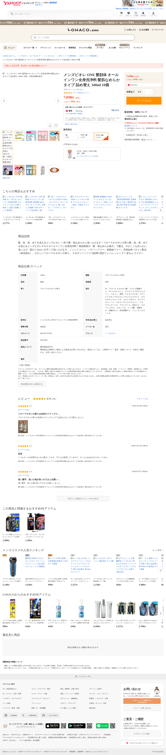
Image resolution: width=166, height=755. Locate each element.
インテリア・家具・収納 (11, 708)
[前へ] (4, 101)
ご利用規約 (107, 735)
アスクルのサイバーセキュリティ (14, 737)
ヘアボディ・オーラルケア (30, 56)
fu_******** (22, 450)
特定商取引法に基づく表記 (37, 737)
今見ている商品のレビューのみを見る (83, 499)
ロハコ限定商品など (10, 689)
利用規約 (72, 751)
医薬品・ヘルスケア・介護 (98, 698)
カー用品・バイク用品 (68, 708)
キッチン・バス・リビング (98, 693)
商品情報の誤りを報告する (32, 384)
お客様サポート (27, 735)
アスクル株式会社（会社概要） (30, 740)
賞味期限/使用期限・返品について (138, 140)
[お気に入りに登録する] (56, 125)
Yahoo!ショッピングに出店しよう (143, 9)
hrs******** (22, 410)
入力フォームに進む (142, 734)
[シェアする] (50, 125)
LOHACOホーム (9, 56)
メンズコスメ (49, 56)
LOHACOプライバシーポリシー (90, 735)
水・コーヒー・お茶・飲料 (12, 693)
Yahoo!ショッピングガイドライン (97, 751)
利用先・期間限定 (77, 113)
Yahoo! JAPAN (122, 9)
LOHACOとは (15, 735)
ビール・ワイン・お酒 (39, 693)
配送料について (131, 126)
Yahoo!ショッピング (9, 751)
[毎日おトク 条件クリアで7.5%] (83, 22)
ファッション (36, 703)
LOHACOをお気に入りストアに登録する (143, 743)
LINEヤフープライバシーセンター (56, 751)
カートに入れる (144, 100)
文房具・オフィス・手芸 (97, 703)
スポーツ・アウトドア (68, 703)
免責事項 (80, 751)
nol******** (22, 475)
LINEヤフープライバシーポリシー (30, 751)
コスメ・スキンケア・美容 (41, 689)
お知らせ (6, 735)
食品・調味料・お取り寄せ (69, 689)
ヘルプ (160, 9)
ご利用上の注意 (71, 735)
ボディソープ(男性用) (67, 56)
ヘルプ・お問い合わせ (142, 708)
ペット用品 (6, 703)
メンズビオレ (78, 90)
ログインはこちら (71, 124)
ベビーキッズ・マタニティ (41, 698)
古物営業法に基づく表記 (77, 737)
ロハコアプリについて (26, 727)
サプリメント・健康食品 (68, 698)
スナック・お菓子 (95, 689)
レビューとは (142, 399)
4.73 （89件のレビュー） (81, 93)
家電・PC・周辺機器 (39, 708)
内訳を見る (115, 110)
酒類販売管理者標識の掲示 (57, 737)
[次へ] (58, 101)
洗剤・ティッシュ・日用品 (69, 693)
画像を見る (6, 178)
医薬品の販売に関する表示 (97, 737)
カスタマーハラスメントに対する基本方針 (49, 735)
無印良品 (92, 708)
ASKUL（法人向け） (10, 740)
